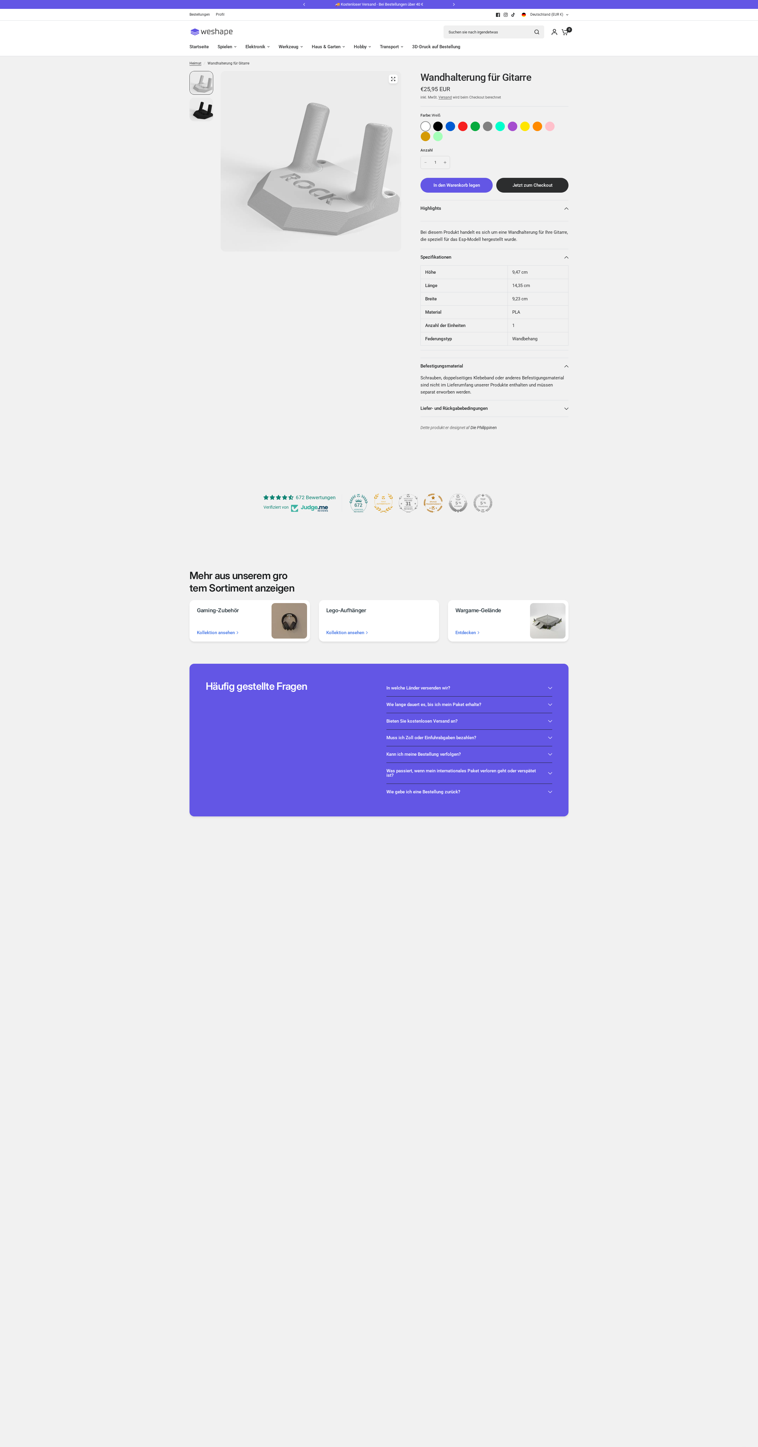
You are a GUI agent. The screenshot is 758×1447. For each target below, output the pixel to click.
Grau (487, 126)
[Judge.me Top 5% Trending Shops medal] (482, 503)
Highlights (430, 208)
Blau (450, 126)
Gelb (525, 126)
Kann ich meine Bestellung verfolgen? (423, 754)
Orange (537, 126)
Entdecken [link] (465, 633)
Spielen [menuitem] (225, 46)
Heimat (195, 63)
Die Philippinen (483, 427)
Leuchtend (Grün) (438, 136)
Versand (445, 97)
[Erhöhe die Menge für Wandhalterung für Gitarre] (445, 162)
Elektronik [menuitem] (255, 46)
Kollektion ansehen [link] (216, 633)
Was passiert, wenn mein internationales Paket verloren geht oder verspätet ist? (461, 773)
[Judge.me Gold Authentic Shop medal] (383, 503)
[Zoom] (393, 79)
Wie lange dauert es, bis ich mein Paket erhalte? (433, 704)
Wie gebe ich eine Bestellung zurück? (423, 792)
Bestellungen (200, 14)
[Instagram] (506, 15)
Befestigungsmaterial (441, 366)
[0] (563, 32)
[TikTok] (513, 15)
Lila (512, 126)
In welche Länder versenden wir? (418, 688)
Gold (425, 136)
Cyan (500, 126)
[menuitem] (201, 14)
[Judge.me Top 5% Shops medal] (458, 503)
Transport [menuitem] (389, 46)
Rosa (550, 126)
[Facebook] (498, 15)
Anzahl (426, 150)
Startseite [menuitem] (199, 46)
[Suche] (536, 31)
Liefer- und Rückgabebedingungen (454, 408)
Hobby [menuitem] (360, 46)
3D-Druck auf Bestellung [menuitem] (436, 46)
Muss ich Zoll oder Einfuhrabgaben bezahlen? (431, 737)
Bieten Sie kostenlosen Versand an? (421, 721)
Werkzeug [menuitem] (288, 46)
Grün (475, 126)
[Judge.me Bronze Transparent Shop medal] (433, 503)
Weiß (425, 126)
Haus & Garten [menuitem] (326, 46)
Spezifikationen (435, 257)
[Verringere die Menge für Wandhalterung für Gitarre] (425, 162)
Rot (463, 126)
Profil (220, 14)
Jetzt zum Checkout (533, 185)
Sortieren (438, 126)
